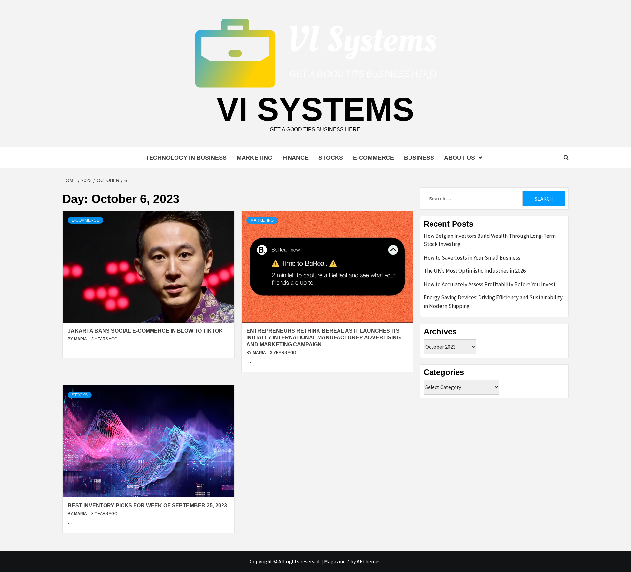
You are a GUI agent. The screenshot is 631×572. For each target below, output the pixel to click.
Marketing (254, 157)
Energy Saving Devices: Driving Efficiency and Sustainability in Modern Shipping (493, 302)
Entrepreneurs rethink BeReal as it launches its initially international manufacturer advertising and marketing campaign (323, 337)
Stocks (330, 157)
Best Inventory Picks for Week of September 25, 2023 (147, 505)
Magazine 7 (336, 561)
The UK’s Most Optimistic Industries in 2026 (475, 270)
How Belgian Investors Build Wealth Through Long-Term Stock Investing (490, 240)
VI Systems (315, 109)
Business (419, 157)
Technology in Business (186, 157)
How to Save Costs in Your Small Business (472, 257)
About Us (459, 157)
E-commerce (373, 157)
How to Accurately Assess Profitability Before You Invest (490, 284)
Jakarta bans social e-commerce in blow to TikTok (145, 331)
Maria (81, 339)
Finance (295, 157)
